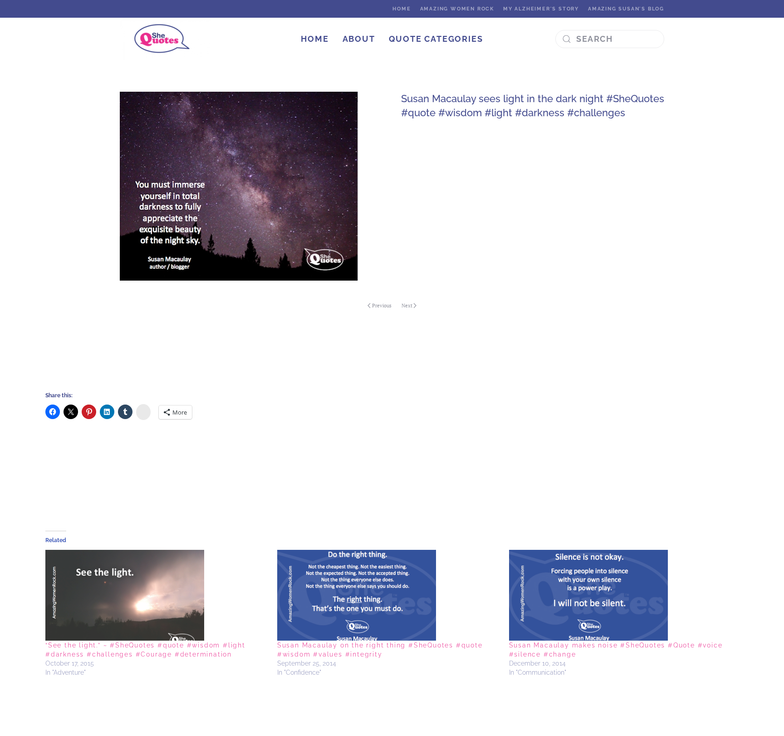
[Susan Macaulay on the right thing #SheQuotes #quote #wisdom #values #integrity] (388, 595)
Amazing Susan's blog (626, 9)
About (359, 39)
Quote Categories (436, 39)
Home (401, 9)
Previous (382, 305)
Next (407, 305)
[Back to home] (166, 39)
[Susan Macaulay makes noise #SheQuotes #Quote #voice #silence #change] (620, 595)
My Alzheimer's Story (541, 9)
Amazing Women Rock (457, 9)
